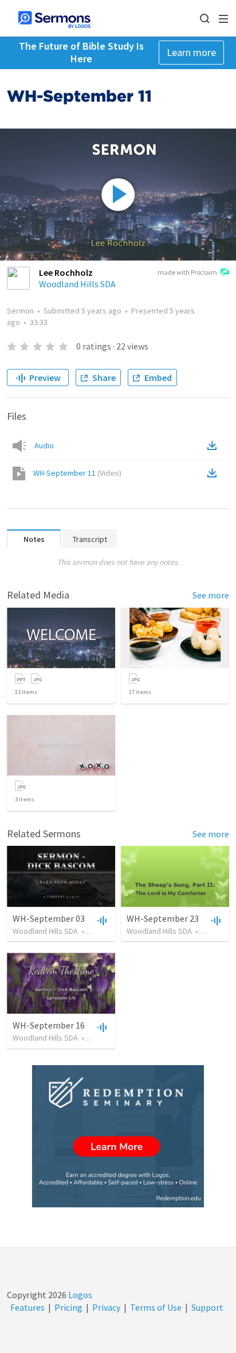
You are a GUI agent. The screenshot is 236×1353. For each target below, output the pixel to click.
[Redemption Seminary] (118, 1136)
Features (27, 1307)
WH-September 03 (49, 918)
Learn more (191, 52)
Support (207, 1307)
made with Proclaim (187, 272)
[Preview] (100, 920)
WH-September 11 (77, 473)
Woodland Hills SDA (77, 284)
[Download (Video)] (214, 472)
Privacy (106, 1307)
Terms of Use (156, 1307)
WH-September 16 (49, 1025)
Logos (79, 1294)
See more (210, 595)
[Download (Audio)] (214, 445)
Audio (44, 445)
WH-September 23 (163, 918)
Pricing (68, 1307)
